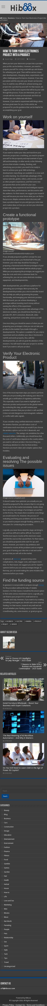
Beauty (6, 810)
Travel (6, 962)
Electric (20, 621)
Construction (9, 827)
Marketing (8, 905)
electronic (17, 559)
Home (4, 18)
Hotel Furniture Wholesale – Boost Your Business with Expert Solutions (21, 704)
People (6, 929)
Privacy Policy (8, 1005)
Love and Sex (9, 901)
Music (6, 917)
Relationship (8, 938)
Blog (6, 814)
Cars (5, 823)
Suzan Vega (9, 59)
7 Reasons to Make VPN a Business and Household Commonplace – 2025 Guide (30, 666)
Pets (5, 933)
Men (5, 909)
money (41, 585)
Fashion (7, 847)
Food (6, 860)
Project (5, 624)
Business (11, 18)
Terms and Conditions (36, 1005)
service (14, 624)
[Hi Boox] (23, 6)
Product (38, 621)
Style (6, 950)
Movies (6, 913)
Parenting (7, 925)
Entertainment (9, 839)
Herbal (6, 884)
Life (5, 897)
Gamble (7, 864)
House (6, 888)
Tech (6, 954)
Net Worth (8, 921)
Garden (7, 872)
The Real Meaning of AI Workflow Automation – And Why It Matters (18, 736)
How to (6, 892)
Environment (8, 843)
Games (6, 868)
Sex (5, 942)
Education (7, 835)
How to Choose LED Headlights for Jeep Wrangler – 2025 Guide (18, 659)
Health (6, 880)
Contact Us (20, 1005)
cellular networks (9, 433)
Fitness (6, 855)
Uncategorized (9, 966)
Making (28, 621)
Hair (5, 876)
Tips (5, 958)
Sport (6, 946)
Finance (7, 851)
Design (6, 831)
